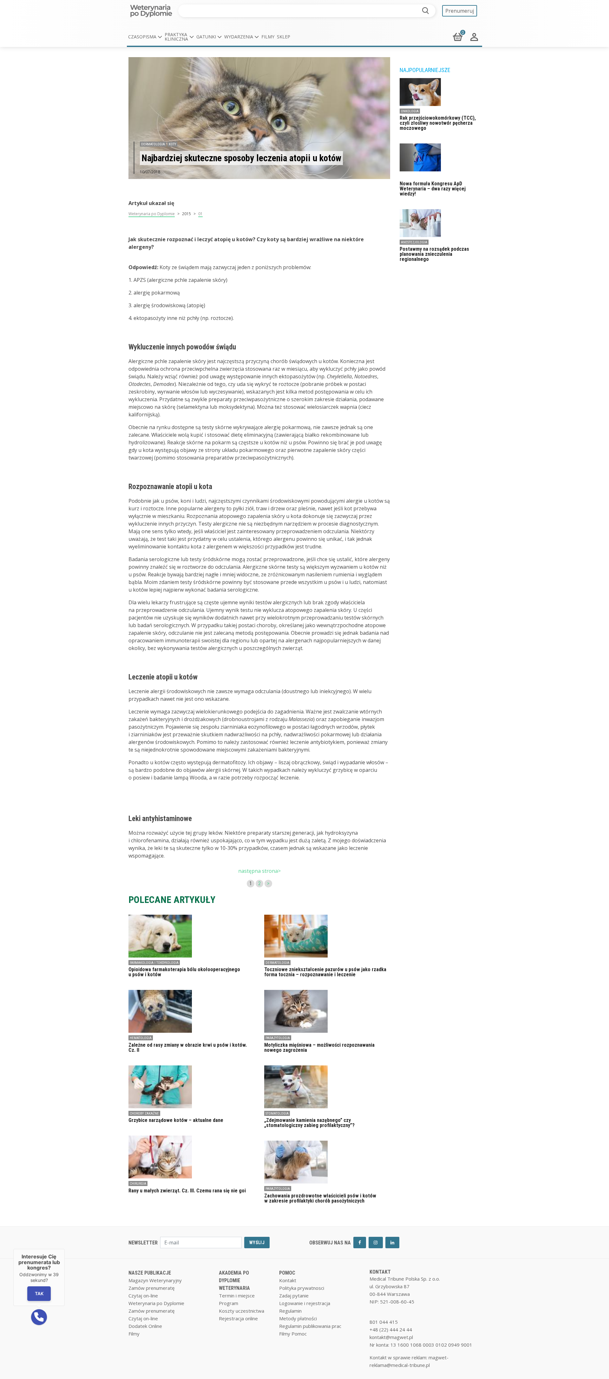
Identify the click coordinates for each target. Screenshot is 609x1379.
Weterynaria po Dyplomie (151, 213)
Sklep (283, 37)
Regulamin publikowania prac (310, 1326)
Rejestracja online (238, 1318)
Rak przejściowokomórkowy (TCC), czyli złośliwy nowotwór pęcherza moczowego (438, 123)
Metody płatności (298, 1318)
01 (200, 213)
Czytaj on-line (143, 1295)
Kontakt (287, 1280)
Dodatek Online (145, 1326)
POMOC (287, 1273)
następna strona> (259, 870)
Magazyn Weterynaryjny (155, 1280)
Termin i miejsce (237, 1295)
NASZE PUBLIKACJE (149, 1273)
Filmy (267, 37)
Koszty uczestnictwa (241, 1311)
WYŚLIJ (257, 1242)
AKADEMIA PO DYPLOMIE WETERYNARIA (234, 1280)
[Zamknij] (65, 1249)
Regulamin (290, 1311)
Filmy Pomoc (293, 1333)
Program (228, 1303)
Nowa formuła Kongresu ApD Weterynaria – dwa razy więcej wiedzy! (433, 189)
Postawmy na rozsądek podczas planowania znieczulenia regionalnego (434, 254)
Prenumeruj (459, 10)
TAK (39, 1293)
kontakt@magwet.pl (391, 1337)
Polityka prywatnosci (301, 1288)
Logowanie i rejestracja (304, 1303)
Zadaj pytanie (294, 1295)
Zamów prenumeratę (151, 1288)
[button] (145, 37)
